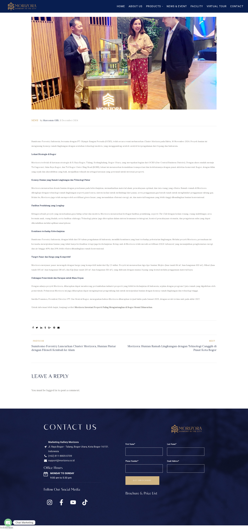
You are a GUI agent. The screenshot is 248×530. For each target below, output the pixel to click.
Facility (197, 6)
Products (153, 6)
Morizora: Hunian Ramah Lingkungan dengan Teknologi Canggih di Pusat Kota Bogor (171, 346)
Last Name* (171, 444)
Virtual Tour (217, 6)
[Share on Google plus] (49, 328)
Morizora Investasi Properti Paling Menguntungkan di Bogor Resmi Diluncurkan (113, 307)
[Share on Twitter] (37, 328)
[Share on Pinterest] (54, 328)
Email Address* (173, 461)
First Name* (130, 444)
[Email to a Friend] (58, 328)
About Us (136, 6)
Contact (237, 6)
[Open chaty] (8, 522)
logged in (51, 390)
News (34, 120)
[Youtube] (73, 502)
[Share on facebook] (33, 328)
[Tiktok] (85, 502)
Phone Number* (131, 461)
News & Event (177, 6)
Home (121, 6)
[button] (124, 527)
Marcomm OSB (51, 120)
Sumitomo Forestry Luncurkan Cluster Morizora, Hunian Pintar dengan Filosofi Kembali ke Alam (77, 346)
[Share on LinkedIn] (41, 328)
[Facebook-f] (61, 502)
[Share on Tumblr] (45, 328)
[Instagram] (49, 502)
